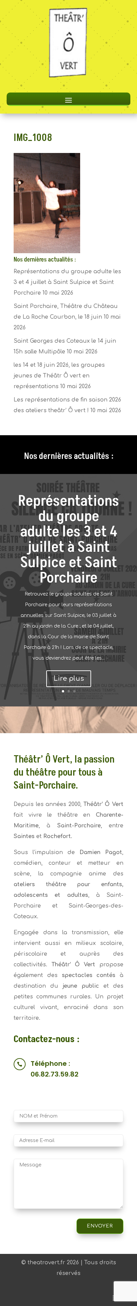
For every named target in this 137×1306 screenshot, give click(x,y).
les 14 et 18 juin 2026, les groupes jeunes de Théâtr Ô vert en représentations (59, 375)
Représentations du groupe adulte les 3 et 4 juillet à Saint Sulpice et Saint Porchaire (67, 282)
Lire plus (69, 678)
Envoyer (100, 1226)
